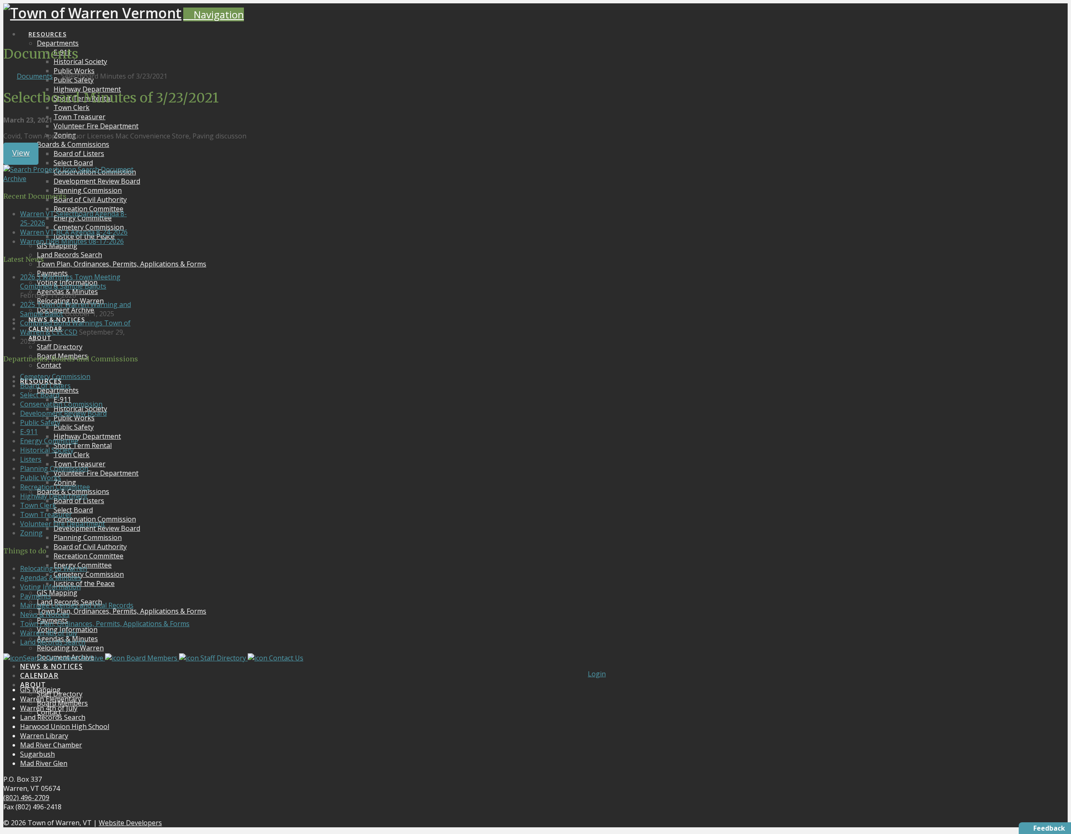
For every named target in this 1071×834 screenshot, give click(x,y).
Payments (35, 596)
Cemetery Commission (55, 376)
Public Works (40, 477)
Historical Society (47, 450)
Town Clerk (38, 505)
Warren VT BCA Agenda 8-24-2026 (74, 232)
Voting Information (50, 586)
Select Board (39, 394)
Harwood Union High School (64, 726)
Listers (30, 459)
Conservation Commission (61, 404)
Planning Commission (54, 468)
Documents (35, 76)
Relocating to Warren (53, 568)
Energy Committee (49, 440)
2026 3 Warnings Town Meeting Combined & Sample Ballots (70, 281)
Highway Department (53, 496)
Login (597, 673)
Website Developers (130, 822)
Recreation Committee (55, 486)
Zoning (31, 532)
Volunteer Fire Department (62, 523)
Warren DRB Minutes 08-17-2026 (72, 241)
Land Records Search (52, 642)
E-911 (29, 431)
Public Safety (40, 422)
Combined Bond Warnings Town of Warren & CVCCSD (75, 327)
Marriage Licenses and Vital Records (76, 605)
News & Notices (44, 614)
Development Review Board (63, 413)
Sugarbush (37, 754)
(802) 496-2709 (26, 797)
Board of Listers (45, 385)
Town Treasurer (46, 514)
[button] (213, 14)
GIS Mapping (40, 689)
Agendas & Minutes (50, 577)
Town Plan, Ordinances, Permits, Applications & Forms (105, 623)
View (21, 152)
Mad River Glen (43, 763)
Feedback (1049, 828)
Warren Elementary (50, 699)
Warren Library (44, 735)
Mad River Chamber (51, 745)
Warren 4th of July (48, 632)
